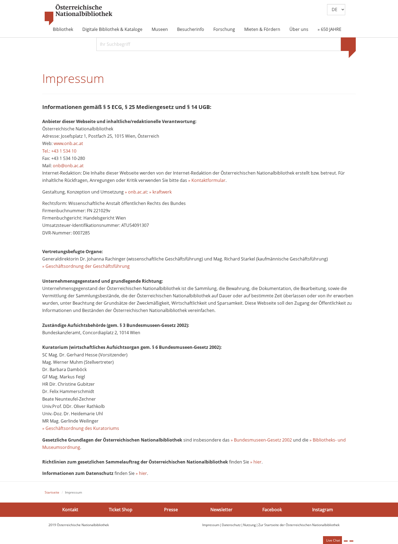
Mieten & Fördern (262, 29)
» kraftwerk (160, 192)
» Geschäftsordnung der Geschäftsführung (86, 266)
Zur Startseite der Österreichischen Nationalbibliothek (299, 525)
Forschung (224, 29)
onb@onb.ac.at (68, 166)
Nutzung (249, 525)
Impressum (210, 525)
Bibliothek (63, 29)
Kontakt (70, 510)
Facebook (272, 510)
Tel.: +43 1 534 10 (59, 151)
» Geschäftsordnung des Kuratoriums (80, 428)
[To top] (351, 541)
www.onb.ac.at (68, 143)
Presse (171, 510)
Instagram (322, 510)
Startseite (52, 492)
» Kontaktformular (207, 180)
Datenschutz (231, 525)
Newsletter (221, 510)
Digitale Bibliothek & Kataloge (112, 29)
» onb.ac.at (136, 192)
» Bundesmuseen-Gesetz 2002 (261, 440)
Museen (160, 29)
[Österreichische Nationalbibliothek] (78, 15)
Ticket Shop (120, 510)
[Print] (346, 541)
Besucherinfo (190, 29)
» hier (256, 462)
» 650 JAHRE (329, 29)
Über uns (298, 29)
